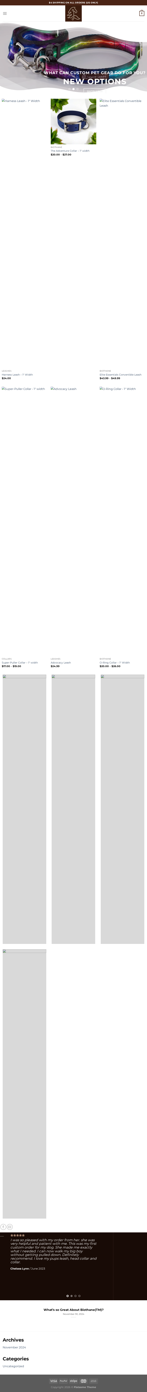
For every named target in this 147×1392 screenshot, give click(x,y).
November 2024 (14, 1347)
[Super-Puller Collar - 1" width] (24, 521)
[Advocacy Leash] (73, 521)
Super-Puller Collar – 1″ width (20, 662)
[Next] (139, 57)
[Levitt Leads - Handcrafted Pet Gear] (73, 13)
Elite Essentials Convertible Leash (120, 374)
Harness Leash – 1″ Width (17, 374)
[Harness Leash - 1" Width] (24, 233)
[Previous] (7, 57)
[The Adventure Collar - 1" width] (73, 121)
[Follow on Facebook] (3, 1227)
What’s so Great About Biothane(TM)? (74, 1310)
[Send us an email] (10, 1227)
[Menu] (5, 13)
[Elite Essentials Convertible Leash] (122, 233)
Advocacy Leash (61, 662)
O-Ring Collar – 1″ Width (115, 662)
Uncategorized (13, 1366)
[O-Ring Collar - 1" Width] (122, 521)
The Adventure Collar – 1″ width (70, 150)
